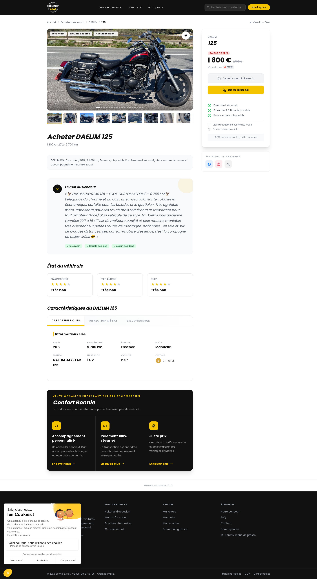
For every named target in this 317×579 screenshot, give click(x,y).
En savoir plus (61, 464)
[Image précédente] (53, 69)
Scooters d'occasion (118, 523)
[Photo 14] (132, 107)
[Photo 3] (104, 107)
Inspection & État (103, 320)
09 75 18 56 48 (238, 90)
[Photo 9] (119, 107)
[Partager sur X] (228, 164)
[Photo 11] (124, 107)
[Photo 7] (114, 107)
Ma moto (169, 517)
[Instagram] (218, 164)
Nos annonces (109, 7)
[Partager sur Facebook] (209, 164)
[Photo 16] (137, 107)
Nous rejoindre (230, 529)
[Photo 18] (142, 107)
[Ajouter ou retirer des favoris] (186, 36)
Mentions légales (231, 573)
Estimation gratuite (175, 529)
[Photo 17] (140, 107)
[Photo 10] (122, 107)
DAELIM (93, 22)
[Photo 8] (117, 107)
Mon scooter (171, 523)
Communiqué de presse (240, 535)
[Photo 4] (107, 107)
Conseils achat (114, 529)
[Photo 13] (130, 107)
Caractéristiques (66, 320)
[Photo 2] (101, 107)
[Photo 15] (135, 107)
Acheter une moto (72, 22)
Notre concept (230, 511)
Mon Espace (259, 7)
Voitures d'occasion (117, 511)
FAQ (223, 517)
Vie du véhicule (138, 320)
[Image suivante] (187, 69)
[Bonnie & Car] (53, 7)
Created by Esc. (106, 573)
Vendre (133, 7)
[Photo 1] (98, 107)
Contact (226, 523)
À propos (154, 7)
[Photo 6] (112, 107)
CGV (247, 573)
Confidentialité (262, 573)
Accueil (51, 22)
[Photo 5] (109, 107)
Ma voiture (169, 511)
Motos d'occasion (116, 517)
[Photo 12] (127, 107)
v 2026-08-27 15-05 (83, 573)
